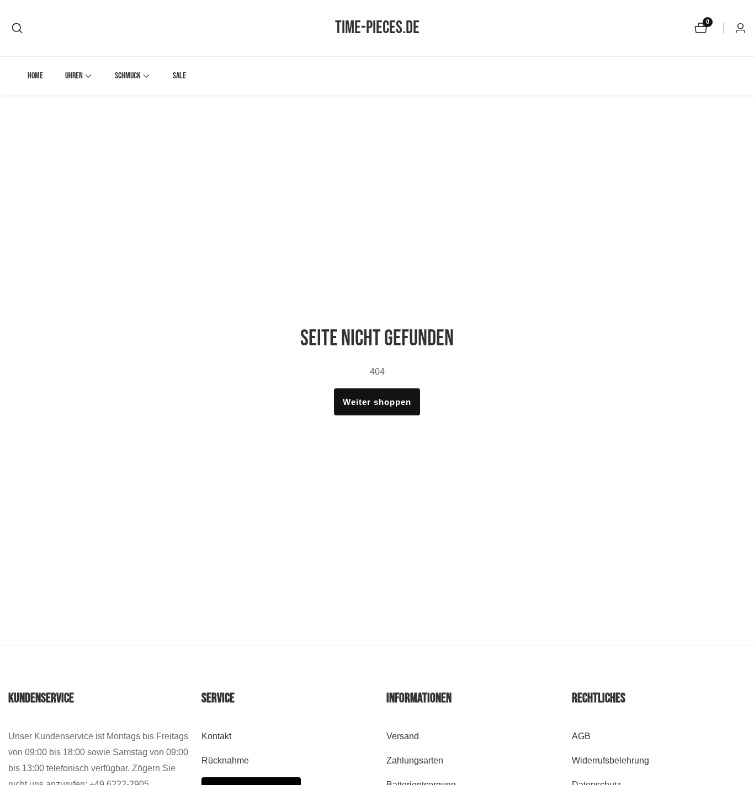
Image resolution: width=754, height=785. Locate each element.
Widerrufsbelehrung (610, 760)
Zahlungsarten (414, 760)
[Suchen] (17, 28)
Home (35, 76)
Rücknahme (225, 760)
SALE (179, 76)
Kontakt (216, 736)
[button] (74, 76)
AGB (581, 736)
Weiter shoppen (377, 402)
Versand (402, 736)
